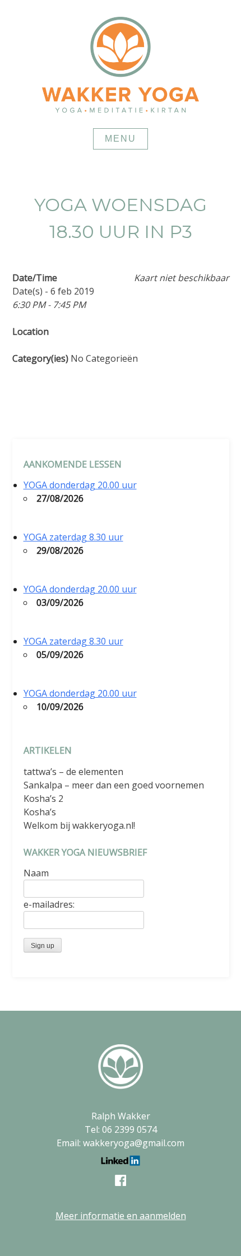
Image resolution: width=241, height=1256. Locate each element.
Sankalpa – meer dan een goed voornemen (114, 785)
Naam (36, 873)
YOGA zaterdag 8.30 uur (73, 537)
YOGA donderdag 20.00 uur (80, 485)
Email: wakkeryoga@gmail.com (120, 1143)
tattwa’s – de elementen (73, 771)
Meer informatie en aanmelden (120, 1216)
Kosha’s (40, 812)
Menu (120, 138)
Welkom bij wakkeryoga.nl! (79, 825)
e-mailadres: (49, 904)
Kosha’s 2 (43, 798)
